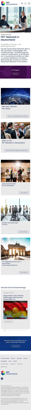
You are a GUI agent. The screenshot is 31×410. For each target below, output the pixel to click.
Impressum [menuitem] (13, 364)
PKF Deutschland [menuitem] (5, 358)
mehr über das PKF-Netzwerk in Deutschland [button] (17, 150)
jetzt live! (15, 74)
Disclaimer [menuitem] (19, 364)
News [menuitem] (10, 361)
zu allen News (15, 346)
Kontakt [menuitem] (15, 361)
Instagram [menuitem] (2, 378)
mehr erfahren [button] (24, 193)
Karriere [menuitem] (25, 358)
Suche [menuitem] (25, 3)
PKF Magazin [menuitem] (4, 361)
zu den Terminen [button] (23, 232)
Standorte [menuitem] (19, 358)
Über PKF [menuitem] (13, 358)
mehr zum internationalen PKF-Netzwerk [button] (18, 116)
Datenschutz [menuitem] (4, 366)
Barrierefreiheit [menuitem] (4, 364)
